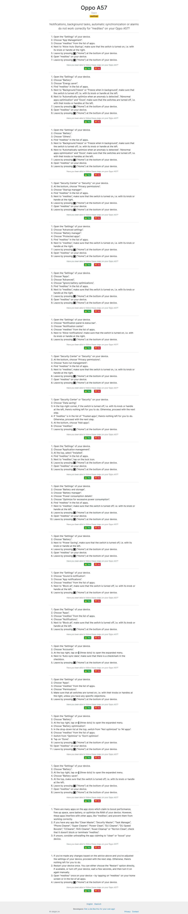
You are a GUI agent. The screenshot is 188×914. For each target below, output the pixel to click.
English (90, 904)
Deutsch (97, 904)
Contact (135, 912)
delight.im (55, 912)
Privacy (127, 912)
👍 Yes (87, 68)
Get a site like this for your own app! (99, 909)
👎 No (97, 68)
